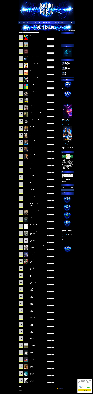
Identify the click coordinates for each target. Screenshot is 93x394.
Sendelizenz (20, 389)
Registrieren (23, 22)
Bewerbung (45, 22)
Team (35, 22)
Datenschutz (20, 388)
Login (68, 179)
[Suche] (69, 22)
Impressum (20, 390)
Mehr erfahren (80, 386)
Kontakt (62, 22)
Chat (27, 22)
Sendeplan (30, 22)
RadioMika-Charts (56, 22)
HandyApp (39, 22)
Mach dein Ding (50, 22)
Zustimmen (85, 390)
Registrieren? (65, 181)
